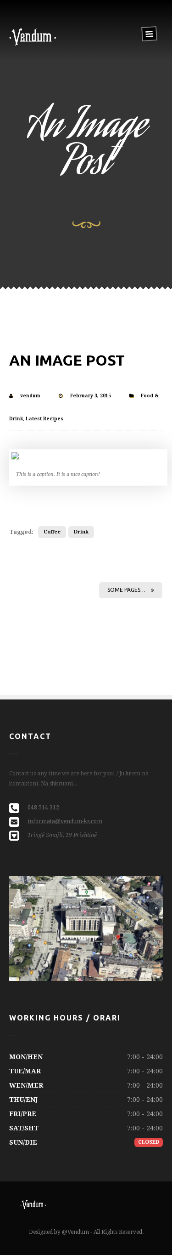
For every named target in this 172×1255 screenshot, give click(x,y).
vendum (30, 395)
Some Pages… (126, 590)
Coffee (52, 532)
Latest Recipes (44, 418)
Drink (81, 532)
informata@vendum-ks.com (65, 821)
